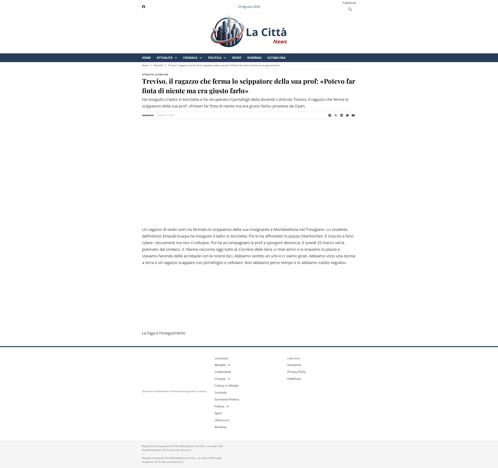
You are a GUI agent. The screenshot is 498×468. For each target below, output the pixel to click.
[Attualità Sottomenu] (208, 50)
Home (178, 51)
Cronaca (223, 51)
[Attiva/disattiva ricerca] (350, 9)
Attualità (197, 51)
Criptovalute (223, 372)
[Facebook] (330, 115)
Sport (269, 51)
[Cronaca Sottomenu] (233, 50)
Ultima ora (309, 51)
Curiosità (220, 392)
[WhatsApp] (347, 115)
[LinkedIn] (341, 115)
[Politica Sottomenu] (257, 50)
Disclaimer (294, 365)
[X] (335, 115)
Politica (247, 51)
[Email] (353, 115)
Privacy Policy (296, 372)
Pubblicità (349, 3)
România (287, 51)
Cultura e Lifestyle (226, 385)
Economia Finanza (227, 399)
